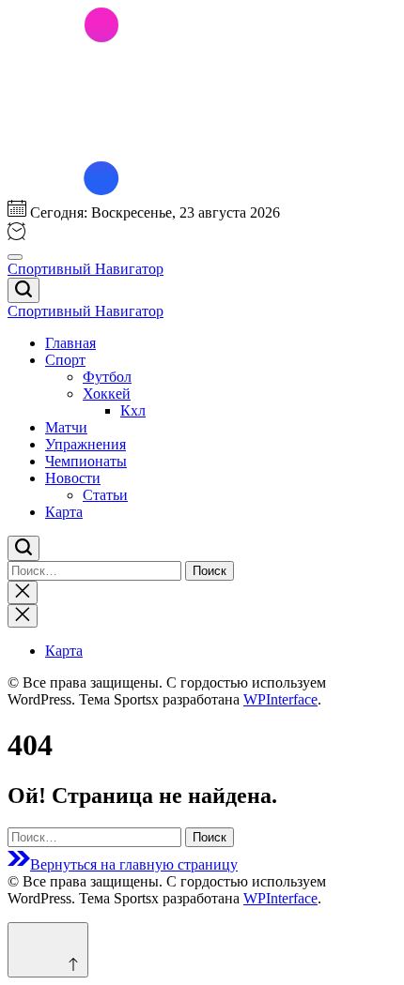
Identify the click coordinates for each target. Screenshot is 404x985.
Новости (73, 478)
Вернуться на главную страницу (134, 864)
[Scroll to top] (48, 949)
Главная (70, 343)
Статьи (105, 495)
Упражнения (85, 444)
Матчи (66, 427)
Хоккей (107, 394)
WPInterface (280, 699)
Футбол (107, 377)
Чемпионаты (86, 461)
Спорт (65, 360)
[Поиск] (23, 290)
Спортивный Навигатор (85, 269)
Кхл (133, 410)
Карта (64, 512)
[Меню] (15, 257)
